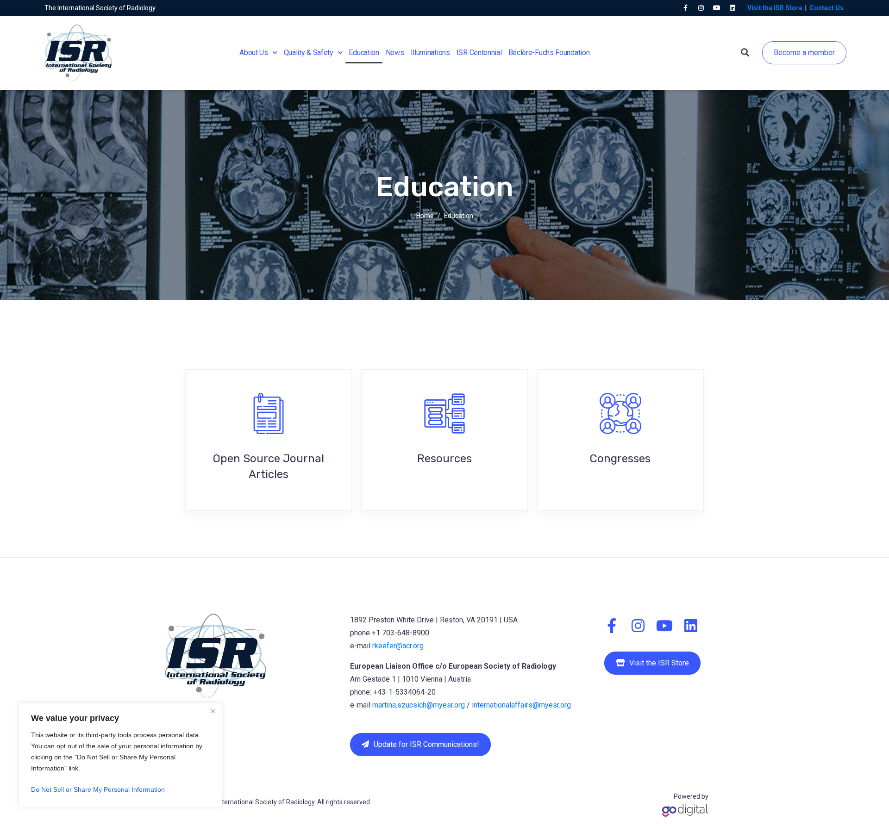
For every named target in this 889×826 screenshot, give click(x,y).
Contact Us (826, 8)
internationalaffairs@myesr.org (521, 705)
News (395, 52)
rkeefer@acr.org (398, 645)
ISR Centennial (479, 52)
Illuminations (430, 52)
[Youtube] (717, 8)
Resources (444, 458)
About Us (253, 52)
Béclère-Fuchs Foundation (549, 52)
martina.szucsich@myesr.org (418, 705)
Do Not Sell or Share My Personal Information (98, 789)
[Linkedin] (732, 8)
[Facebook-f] (685, 8)
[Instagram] (701, 8)
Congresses (620, 458)
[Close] (212, 710)
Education (364, 52)
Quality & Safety (308, 52)
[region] (120, 755)
